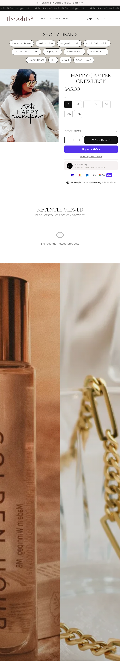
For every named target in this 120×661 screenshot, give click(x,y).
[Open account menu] (104, 19)
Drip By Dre (52, 51)
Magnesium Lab (69, 43)
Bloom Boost (36, 60)
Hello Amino (45, 43)
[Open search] (98, 19)
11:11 (53, 60)
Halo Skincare (74, 51)
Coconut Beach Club (26, 51)
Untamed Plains (21, 43)
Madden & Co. (98, 51)
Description (72, 131)
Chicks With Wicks (97, 43)
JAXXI (65, 60)
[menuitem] (66, 19)
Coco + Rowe (83, 60)
